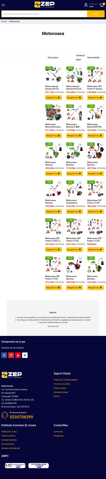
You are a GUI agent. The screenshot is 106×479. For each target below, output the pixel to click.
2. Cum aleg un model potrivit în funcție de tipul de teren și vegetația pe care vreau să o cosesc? (53, 320)
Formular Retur (7, 444)
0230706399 (21, 416)
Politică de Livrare (9, 432)
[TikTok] (25, 355)
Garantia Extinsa (61, 392)
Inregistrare (59, 436)
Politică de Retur (8, 436)
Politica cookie (60, 388)
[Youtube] (18, 355)
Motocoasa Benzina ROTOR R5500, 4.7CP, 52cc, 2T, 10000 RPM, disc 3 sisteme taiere (94, 125)
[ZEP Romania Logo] (44, 5)
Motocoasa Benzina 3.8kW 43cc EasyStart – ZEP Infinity (73, 125)
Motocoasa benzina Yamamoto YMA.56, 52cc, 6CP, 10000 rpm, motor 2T (95, 163)
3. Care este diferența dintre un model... (53, 322)
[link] (59, 68)
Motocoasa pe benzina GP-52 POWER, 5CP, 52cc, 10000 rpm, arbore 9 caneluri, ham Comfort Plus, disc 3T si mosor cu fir (53, 87)
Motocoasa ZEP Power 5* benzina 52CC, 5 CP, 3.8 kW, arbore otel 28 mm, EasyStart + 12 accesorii (95, 87)
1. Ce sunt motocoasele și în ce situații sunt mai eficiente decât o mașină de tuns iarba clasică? (53, 317)
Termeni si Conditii (62, 384)
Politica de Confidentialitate (66, 380)
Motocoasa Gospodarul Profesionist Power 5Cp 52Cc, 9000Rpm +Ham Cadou (73, 201)
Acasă (4, 21)
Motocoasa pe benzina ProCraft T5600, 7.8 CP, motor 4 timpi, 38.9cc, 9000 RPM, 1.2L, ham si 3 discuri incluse (74, 87)
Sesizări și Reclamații (10, 448)
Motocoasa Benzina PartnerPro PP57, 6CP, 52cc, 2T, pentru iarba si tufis (95, 277)
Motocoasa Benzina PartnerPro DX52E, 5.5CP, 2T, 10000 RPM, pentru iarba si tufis (73, 163)
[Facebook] (4, 355)
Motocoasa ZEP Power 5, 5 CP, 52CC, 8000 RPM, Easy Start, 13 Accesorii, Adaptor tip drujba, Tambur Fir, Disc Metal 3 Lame (52, 277)
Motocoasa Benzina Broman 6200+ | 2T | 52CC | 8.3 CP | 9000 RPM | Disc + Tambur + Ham (53, 125)
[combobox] (44, 14)
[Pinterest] (11, 355)
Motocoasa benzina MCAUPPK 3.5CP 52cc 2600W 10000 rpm (52, 201)
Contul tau (58, 432)
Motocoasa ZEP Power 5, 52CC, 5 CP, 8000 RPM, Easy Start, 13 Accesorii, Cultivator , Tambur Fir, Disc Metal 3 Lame (52, 239)
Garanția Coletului (9, 440)
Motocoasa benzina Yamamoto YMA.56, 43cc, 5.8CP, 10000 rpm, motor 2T (74, 277)
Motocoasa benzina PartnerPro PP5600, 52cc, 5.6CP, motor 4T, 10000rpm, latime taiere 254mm (53, 163)
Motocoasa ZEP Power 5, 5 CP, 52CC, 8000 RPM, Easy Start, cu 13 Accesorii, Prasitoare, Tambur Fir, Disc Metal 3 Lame (94, 201)
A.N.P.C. (57, 396)
